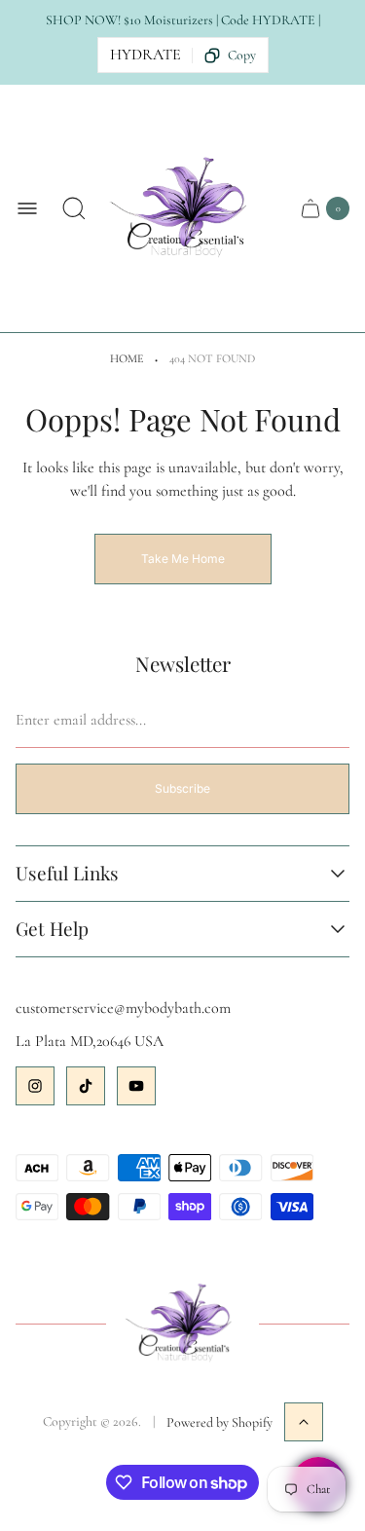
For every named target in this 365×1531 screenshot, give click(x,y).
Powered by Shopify (219, 1422)
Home (126, 358)
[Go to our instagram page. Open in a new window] (35, 1085)
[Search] (74, 208)
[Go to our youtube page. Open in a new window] (136, 1085)
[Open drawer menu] (27, 208)
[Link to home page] (183, 1324)
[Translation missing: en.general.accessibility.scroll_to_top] (303, 1421)
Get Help (52, 929)
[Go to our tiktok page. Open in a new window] (85, 1085)
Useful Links (67, 873)
